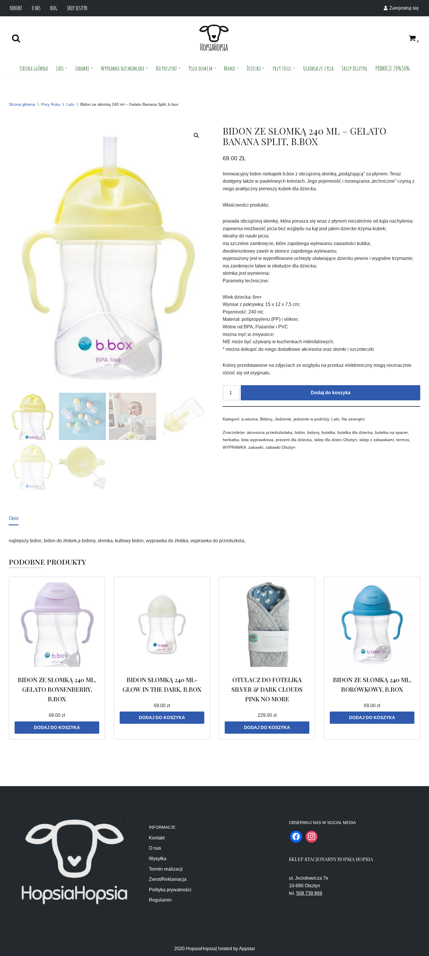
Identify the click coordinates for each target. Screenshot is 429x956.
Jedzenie (283, 419)
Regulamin (160, 899)
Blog (53, 8)
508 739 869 (309, 893)
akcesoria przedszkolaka (269, 432)
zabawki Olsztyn (280, 447)
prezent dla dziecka (294, 439)
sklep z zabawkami (376, 439)
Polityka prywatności (170, 889)
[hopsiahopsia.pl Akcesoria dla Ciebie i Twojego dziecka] (213, 38)
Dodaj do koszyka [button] (57, 727)
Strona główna (34, 68)
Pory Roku (50, 104)
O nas (36, 8)
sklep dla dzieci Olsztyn (335, 439)
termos (402, 439)
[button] (66, 68)
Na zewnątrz (353, 419)
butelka (328, 432)
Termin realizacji (166, 869)
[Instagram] (312, 836)
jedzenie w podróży (311, 419)
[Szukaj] (16, 38)
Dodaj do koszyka (330, 392)
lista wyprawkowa (257, 439)
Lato (70, 104)
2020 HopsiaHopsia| (195, 948)
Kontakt (16, 8)
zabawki (255, 447)
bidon (300, 432)
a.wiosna (249, 419)
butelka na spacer (391, 432)
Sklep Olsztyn (77, 8)
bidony (313, 432)
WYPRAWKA (234, 447)
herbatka (231, 439)
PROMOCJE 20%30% (392, 68)
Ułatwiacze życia (318, 68)
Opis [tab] (13, 518)
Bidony (266, 419)
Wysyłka (157, 858)
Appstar (247, 948)
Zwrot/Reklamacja (167, 879)
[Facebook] (296, 836)
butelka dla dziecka (355, 432)
